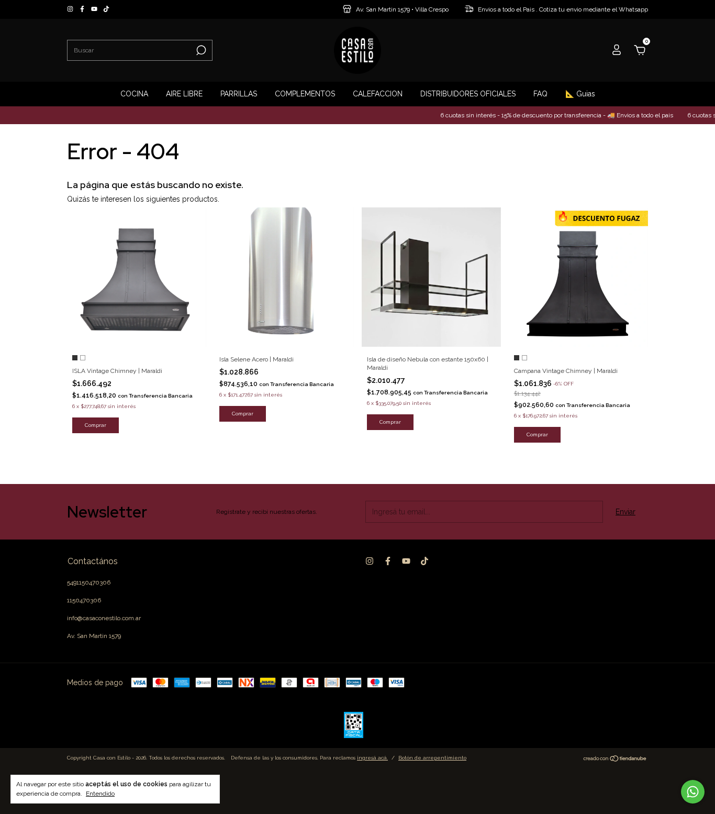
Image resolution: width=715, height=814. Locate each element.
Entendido (100, 793)
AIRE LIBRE (184, 94)
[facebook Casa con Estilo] (83, 9)
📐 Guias (580, 94)
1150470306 (84, 600)
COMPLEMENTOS (305, 94)
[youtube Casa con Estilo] (95, 9)
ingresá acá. (372, 758)
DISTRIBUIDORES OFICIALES (468, 94)
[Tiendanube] (615, 759)
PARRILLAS (238, 94)
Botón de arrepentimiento (432, 758)
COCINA (134, 94)
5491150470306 (88, 582)
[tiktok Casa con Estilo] (106, 9)
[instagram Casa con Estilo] (71, 9)
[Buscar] (200, 50)
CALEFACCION (378, 94)
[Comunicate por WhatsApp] (693, 792)
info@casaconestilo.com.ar (104, 618)
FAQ (540, 94)
